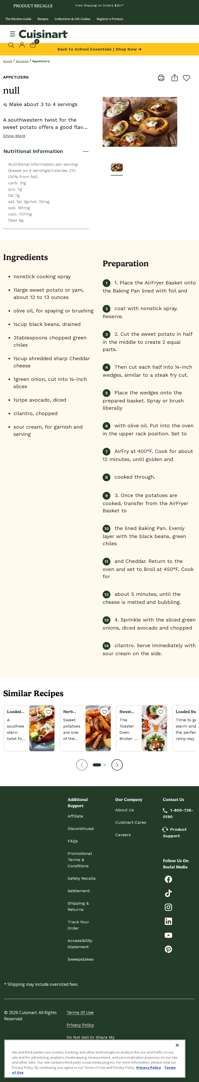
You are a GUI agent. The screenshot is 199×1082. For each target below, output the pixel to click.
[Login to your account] (22, 44)
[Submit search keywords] (12, 44)
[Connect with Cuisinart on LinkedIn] (168, 920)
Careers (123, 834)
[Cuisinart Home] (43, 34)
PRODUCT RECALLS (33, 5)
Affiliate (75, 816)
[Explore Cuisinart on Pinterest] (168, 948)
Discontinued (81, 828)
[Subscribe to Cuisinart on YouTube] (168, 934)
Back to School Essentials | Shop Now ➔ (99, 49)
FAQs (73, 841)
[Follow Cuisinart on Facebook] (168, 878)
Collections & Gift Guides (72, 19)
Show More (14, 135)
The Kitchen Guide (18, 19)
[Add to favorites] (186, 78)
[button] (82, 765)
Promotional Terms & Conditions (80, 859)
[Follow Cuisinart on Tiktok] (168, 892)
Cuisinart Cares (130, 822)
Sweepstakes (81, 959)
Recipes (43, 19)
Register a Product (110, 19)
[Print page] (161, 77)
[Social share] (174, 77)
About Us (124, 809)
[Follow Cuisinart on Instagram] (168, 906)
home (7, 61)
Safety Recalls (82, 878)
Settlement (79, 890)
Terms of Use (80, 1012)
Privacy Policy (80, 1024)
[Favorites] (48, 712)
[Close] (177, 1045)
